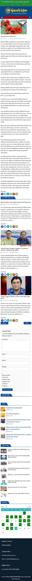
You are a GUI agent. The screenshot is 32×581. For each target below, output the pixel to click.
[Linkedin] (8, 194)
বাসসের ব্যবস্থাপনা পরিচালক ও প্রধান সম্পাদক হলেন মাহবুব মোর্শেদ (15, 297)
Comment (5, 339)
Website (4, 367)
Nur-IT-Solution (16, 579)
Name (4, 354)
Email (4, 360)
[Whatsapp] (11, 194)
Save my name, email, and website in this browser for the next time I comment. (6, 380)
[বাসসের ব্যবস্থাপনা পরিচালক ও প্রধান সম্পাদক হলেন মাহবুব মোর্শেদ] (16, 285)
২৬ (11, 528)
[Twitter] (5, 194)
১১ (7, 520)
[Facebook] (2, 194)
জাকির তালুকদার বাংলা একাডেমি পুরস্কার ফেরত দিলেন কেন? (16, 202)
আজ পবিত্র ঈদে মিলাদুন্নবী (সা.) (13, 414)
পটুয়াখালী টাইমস (15, 38)
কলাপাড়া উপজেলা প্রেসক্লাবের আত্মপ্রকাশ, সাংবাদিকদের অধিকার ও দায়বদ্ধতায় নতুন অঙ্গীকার (14, 249)
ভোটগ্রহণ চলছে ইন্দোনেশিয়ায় (5, 323)
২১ (20, 524)
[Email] (16, 194)
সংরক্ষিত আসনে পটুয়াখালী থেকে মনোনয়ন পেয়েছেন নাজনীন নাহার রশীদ (28, 323)
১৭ (3, 524)
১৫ (24, 520)
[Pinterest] (13, 194)
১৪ (20, 520)
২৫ (7, 528)
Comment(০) (22, 38)
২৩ (28, 524)
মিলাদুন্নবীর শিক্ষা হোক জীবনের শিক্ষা (14, 408)
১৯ (11, 524)
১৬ (28, 520)
